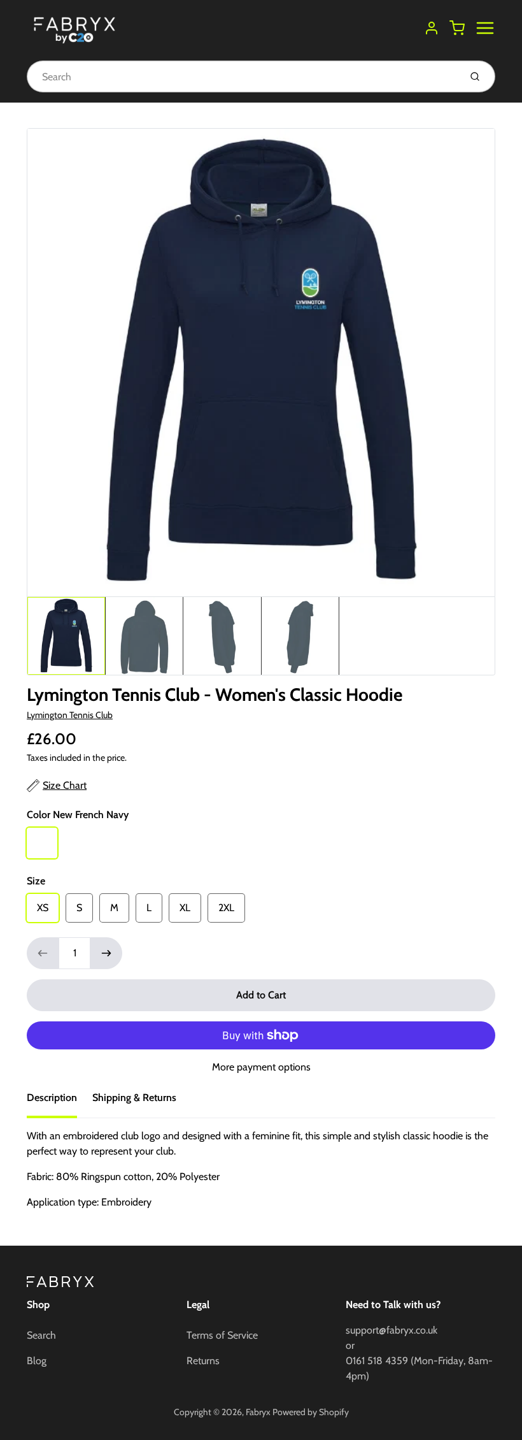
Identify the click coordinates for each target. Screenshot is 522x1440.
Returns (203, 1361)
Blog (36, 1361)
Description (52, 1097)
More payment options (261, 1067)
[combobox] (242, 76)
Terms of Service (222, 1335)
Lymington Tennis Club (70, 715)
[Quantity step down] (43, 953)
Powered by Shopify (310, 1412)
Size (36, 881)
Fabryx (258, 1412)
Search (41, 1335)
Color (78, 815)
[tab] (59, 1101)
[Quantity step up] (106, 953)
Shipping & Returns (134, 1097)
